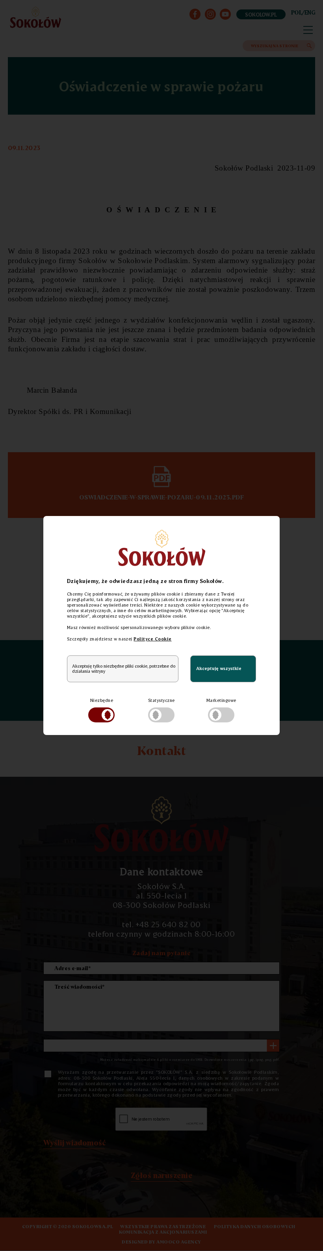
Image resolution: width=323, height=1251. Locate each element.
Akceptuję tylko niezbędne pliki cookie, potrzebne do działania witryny (123, 668)
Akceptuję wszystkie (218, 668)
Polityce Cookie (152, 639)
